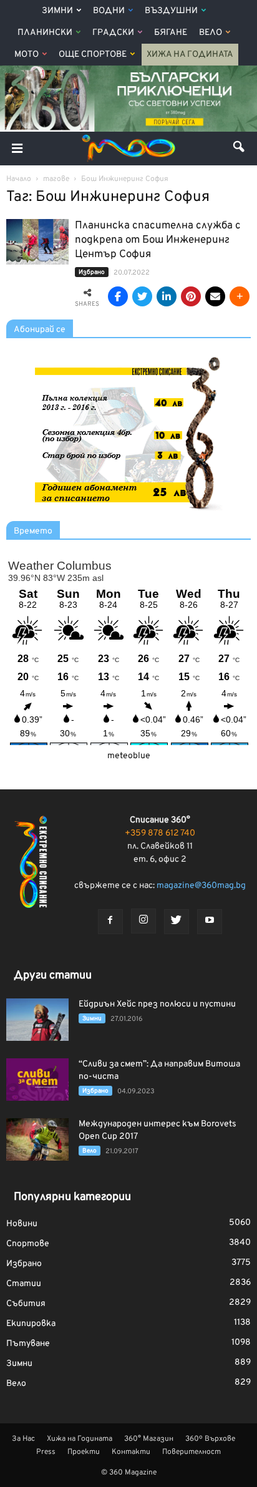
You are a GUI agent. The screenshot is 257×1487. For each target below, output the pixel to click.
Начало (18, 179)
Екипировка (31, 1324)
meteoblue (128, 756)
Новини (21, 1224)
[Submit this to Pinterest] (191, 296)
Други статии (53, 975)
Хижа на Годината (190, 54)
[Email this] (215, 296)
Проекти (83, 1452)
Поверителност (191, 1452)
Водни (109, 11)
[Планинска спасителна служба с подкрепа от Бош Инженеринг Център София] (37, 242)
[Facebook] (110, 921)
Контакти (131, 1452)
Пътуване (28, 1343)
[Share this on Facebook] (118, 296)
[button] (239, 148)
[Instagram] (143, 921)
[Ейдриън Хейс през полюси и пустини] (37, 1019)
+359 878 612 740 (160, 833)
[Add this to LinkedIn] (167, 296)
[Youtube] (209, 921)
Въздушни (171, 11)
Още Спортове (93, 54)
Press (46, 1452)
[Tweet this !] (142, 296)
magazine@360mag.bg (201, 885)
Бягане (170, 32)
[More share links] (240, 296)
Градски (113, 32)
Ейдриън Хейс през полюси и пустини (157, 1004)
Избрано (92, 272)
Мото (26, 54)
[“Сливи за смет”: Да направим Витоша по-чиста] (37, 1079)
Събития (26, 1304)
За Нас (23, 1439)
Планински (44, 32)
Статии (23, 1284)
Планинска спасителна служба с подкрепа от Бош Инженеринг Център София (158, 240)
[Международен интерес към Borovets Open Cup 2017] (37, 1139)
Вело (210, 32)
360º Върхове (210, 1439)
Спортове (27, 1244)
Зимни (57, 11)
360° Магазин (148, 1439)
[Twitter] (176, 921)
